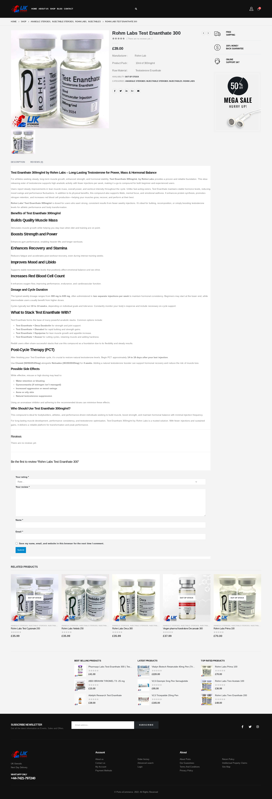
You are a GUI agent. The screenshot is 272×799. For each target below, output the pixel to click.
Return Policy (228, 759)
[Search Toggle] (136, 9)
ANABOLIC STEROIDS (135, 81)
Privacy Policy (186, 770)
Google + (132, 90)
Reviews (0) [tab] (36, 162)
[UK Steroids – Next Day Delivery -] (19, 9)
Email (138, 90)
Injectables (175, 81)
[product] (85, 598)
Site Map (226, 767)
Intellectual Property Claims (234, 763)
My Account (100, 767)
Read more (53, 579)
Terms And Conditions (190, 767)
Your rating (22, 477)
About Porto (185, 759)
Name (19, 520)
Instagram (258, 727)
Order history (143, 759)
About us (99, 759)
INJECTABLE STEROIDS (157, 81)
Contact (68, 9)
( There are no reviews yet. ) (139, 38)
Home (34, 9)
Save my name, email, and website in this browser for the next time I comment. (61, 543)
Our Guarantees (187, 763)
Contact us (100, 763)
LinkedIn (126, 90)
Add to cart (104, 579)
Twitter (120, 90)
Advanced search (145, 763)
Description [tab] (18, 162)
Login (140, 767)
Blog (59, 9)
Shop (52, 9)
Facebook (114, 90)
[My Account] (251, 9)
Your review (23, 487)
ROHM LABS (189, 81)
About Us (43, 9)
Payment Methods (103, 770)
